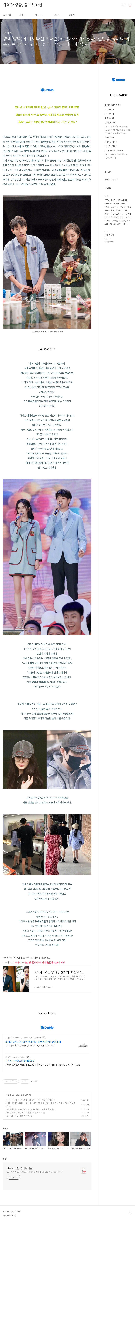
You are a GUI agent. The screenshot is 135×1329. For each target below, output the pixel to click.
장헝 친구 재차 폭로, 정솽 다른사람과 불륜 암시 (23, 1112)
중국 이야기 (109, 118)
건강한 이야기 (110, 122)
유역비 (128, 214)
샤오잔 (119, 224)
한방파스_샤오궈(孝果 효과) (116, 133)
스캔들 (115, 220)
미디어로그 (56, 14)
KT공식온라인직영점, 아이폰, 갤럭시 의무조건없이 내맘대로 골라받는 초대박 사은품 (42, 1064)
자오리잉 (108, 220)
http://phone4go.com (15, 1057)
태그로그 (39, 14)
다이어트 (127, 207)
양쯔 (112, 210)
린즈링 (117, 214)
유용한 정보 (109, 137)
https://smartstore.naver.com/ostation (23, 1038)
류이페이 (112, 224)
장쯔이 (107, 217)
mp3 (122, 214)
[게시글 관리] (16, 1081)
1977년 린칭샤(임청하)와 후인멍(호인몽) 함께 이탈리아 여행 (29, 1100)
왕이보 (113, 200)
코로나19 (114, 207)
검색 (124, 5)
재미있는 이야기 (111, 146)
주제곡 (122, 203)
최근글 (107, 179)
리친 (122, 217)
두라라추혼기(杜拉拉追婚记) (116, 154)
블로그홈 (7, 14)
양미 (106, 224)
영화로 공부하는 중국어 (114, 150)
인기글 (115, 179)
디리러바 (108, 203)
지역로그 (23, 14)
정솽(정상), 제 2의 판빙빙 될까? (17, 1115)
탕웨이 (107, 207)
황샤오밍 (119, 210)
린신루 (107, 210)
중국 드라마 (109, 214)
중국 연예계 (115, 217)
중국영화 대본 (111, 157)
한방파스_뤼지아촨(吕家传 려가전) (118, 129)
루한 (120, 207)
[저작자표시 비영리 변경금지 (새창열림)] (33, 1081)
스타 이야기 (10, 1095)
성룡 (128, 220)
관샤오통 (122, 220)
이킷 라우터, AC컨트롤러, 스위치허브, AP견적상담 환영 (29, 1045)
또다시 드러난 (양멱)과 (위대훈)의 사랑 (40, 962)
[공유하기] (12, 1081)
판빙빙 (107, 200)
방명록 (71, 14)
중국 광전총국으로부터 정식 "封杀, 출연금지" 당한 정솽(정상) (29, 1109)
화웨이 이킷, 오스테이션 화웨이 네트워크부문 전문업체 (33, 1041)
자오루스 (116, 203)
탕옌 (125, 224)
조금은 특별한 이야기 (113, 105)
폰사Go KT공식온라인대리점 (20, 1060)
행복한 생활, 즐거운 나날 (23, 5)
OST (125, 210)
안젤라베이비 (122, 200)
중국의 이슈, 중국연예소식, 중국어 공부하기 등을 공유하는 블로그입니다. (35, 1171)
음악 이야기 (109, 113)
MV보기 (128, 217)
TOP (130, 1213)
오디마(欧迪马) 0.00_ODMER (116, 126)
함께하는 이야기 (111, 141)
